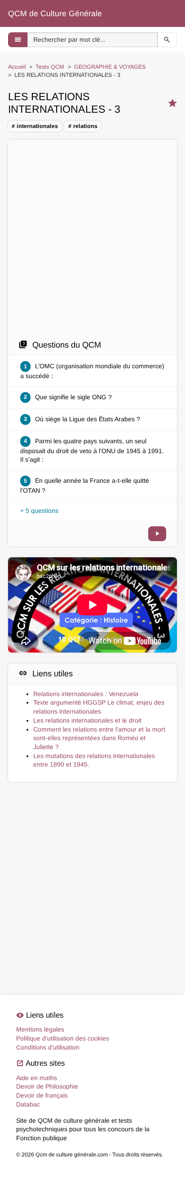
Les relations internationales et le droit (87, 720)
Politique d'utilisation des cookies (62, 1038)
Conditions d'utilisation (47, 1047)
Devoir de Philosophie (47, 1086)
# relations (82, 126)
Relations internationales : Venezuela (85, 693)
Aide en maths (36, 1077)
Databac (28, 1104)
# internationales (35, 126)
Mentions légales (40, 1029)
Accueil (17, 67)
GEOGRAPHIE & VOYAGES (109, 67)
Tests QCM (49, 67)
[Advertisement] (92, 242)
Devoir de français (42, 1095)
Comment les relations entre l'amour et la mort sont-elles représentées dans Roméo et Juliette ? (99, 738)
